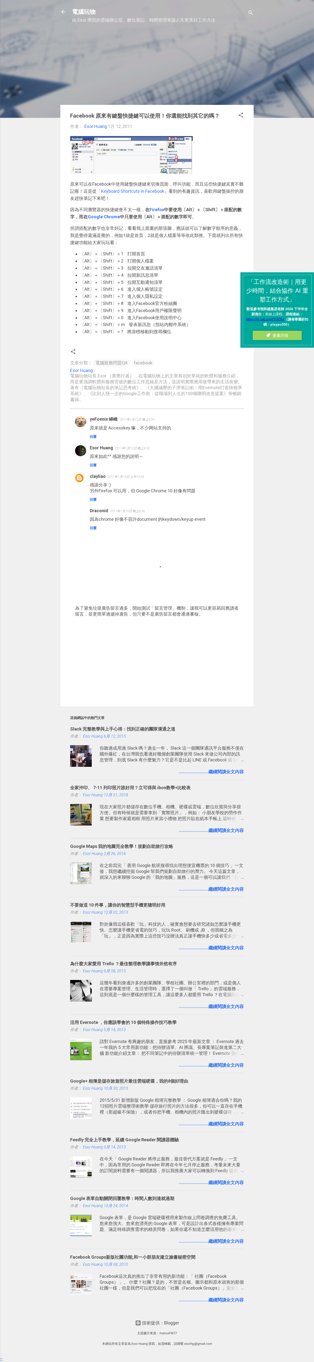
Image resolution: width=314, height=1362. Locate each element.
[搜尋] (251, 13)
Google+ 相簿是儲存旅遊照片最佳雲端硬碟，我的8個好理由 (129, 1081)
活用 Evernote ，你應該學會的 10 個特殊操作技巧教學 (123, 1022)
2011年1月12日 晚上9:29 (137, 419)
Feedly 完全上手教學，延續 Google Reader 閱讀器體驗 (124, 1139)
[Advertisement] (157, 66)
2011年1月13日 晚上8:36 (127, 511)
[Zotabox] (1, 1360)
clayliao (98, 476)
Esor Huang (101, 447)
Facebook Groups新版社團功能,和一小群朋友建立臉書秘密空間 (133, 1257)
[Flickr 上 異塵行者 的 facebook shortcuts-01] (131, 172)
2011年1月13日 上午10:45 (126, 477)
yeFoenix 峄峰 (104, 419)
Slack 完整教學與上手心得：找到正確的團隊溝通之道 (122, 728)
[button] (241, 116)
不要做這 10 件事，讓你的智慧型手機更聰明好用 (117, 905)
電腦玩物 (84, 11)
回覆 (93, 437)
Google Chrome (104, 216)
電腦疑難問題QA (111, 362)
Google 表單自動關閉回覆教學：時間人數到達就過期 (122, 1198)
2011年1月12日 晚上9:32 (132, 448)
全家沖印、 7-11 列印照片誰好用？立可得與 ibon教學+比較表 (130, 787)
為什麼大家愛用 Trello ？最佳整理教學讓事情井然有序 (123, 963)
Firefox (157, 209)
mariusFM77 (168, 1333)
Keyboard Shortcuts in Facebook (132, 191)
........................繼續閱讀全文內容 (211, 771)
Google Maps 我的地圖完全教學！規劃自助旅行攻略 (121, 846)
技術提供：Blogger (160, 1322)
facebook (143, 362)
